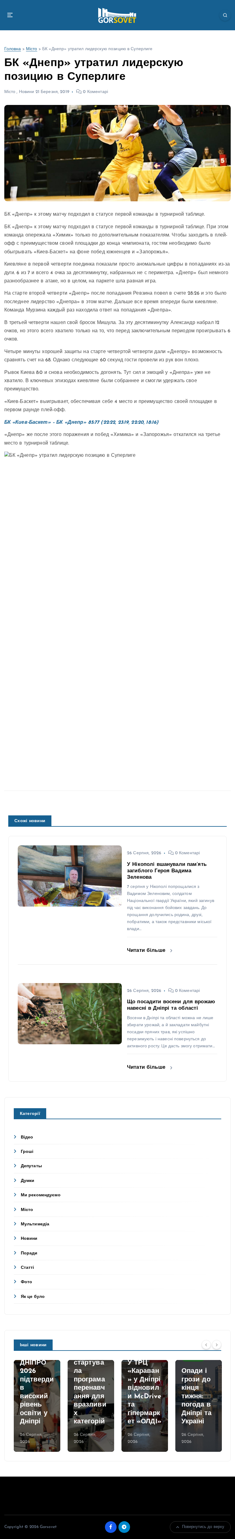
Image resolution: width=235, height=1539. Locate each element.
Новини (26, 92)
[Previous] (206, 1344)
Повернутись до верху (203, 1527)
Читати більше (147, 950)
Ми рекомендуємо (41, 1195)
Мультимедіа (35, 1224)
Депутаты (31, 1166)
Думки (28, 1181)
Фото (26, 1282)
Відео (27, 1137)
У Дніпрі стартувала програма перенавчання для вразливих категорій (90, 1388)
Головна (12, 49)
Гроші (27, 1152)
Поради (29, 1253)
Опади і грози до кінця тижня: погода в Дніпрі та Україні (196, 1396)
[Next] (216, 1344)
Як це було (33, 1297)
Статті (27, 1268)
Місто (31, 49)
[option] (37, 1406)
